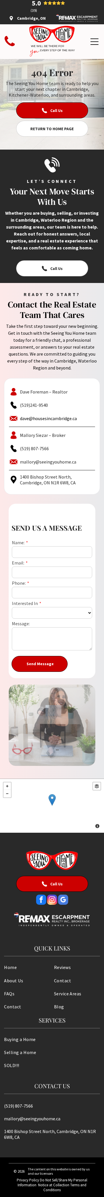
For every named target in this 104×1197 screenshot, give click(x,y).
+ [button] (7, 786)
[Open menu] (94, 41)
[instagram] (52, 900)
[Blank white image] (9, 46)
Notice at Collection (53, 1185)
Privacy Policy (28, 1180)
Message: (21, 623)
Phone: (19, 583)
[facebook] (41, 900)
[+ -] (52, 806)
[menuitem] (27, 967)
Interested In (25, 603)
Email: (18, 563)
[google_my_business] (63, 900)
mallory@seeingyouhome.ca (48, 462)
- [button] (7, 793)
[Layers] (97, 786)
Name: (18, 542)
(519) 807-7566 (34, 448)
